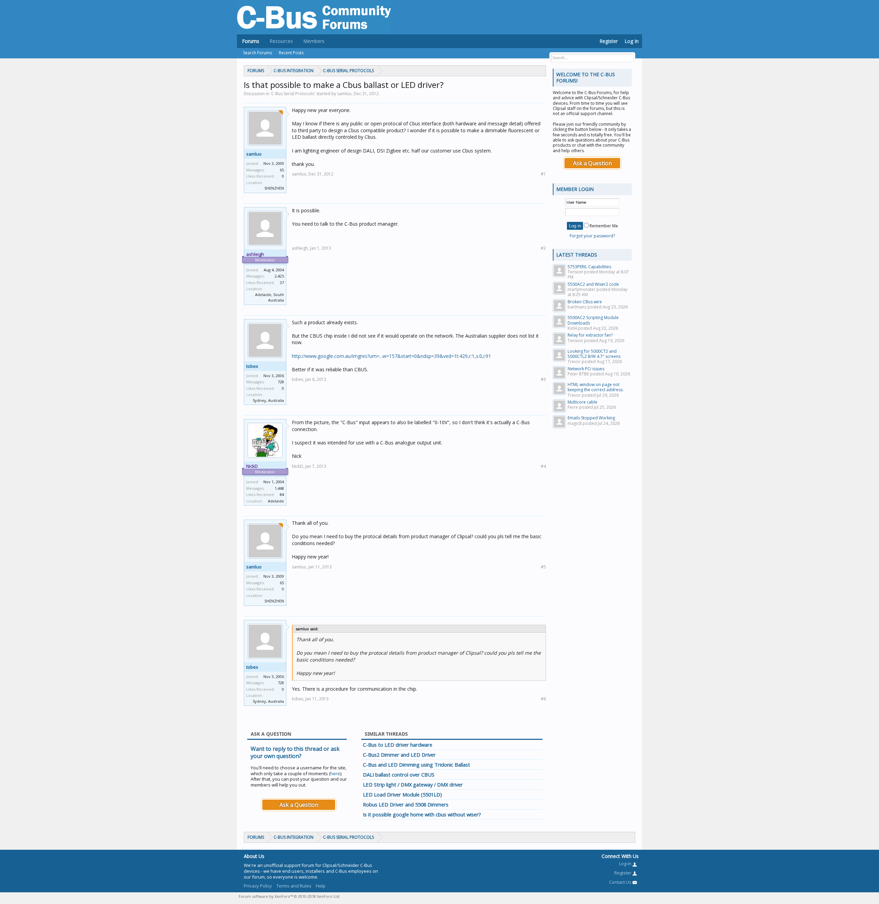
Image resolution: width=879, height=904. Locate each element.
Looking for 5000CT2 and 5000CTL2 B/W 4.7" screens (594, 353)
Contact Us (620, 882)
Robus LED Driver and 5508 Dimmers (405, 804)
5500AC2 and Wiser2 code (593, 284)
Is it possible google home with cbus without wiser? (422, 814)
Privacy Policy (258, 886)
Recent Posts (291, 53)
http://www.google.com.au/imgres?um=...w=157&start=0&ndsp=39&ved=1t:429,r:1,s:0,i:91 (391, 356)
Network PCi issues (586, 369)
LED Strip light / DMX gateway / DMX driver (413, 784)
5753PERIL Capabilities (589, 267)
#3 (543, 379)
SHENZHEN (274, 188)
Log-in (625, 863)
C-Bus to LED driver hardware (397, 744)
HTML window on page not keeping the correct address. (596, 387)
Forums (250, 41)
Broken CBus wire (585, 302)
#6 (543, 698)
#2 (543, 248)
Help (321, 886)
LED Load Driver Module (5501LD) (402, 794)
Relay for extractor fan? (590, 335)
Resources (281, 41)
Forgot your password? (592, 236)
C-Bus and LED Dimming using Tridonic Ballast (416, 764)
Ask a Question (298, 805)
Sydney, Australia (268, 400)
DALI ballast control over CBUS (398, 774)
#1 (543, 174)
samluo (254, 154)
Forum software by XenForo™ (289, 896)
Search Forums (257, 53)
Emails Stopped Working (591, 418)
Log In (632, 41)
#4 (543, 466)
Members (313, 41)
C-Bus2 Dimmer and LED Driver (399, 754)
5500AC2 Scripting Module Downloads (593, 320)
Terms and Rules (293, 886)
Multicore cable (582, 402)
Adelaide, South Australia (269, 297)
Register (609, 41)
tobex (252, 366)
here (335, 773)
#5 (543, 566)
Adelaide (276, 501)
